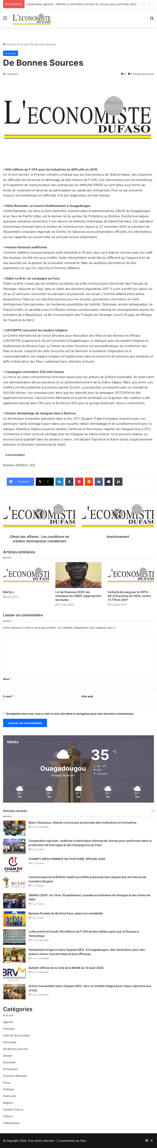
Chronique (9, 1042)
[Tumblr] (69, 482)
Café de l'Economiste (16, 1035)
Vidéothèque (11, 1123)
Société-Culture (13, 1109)
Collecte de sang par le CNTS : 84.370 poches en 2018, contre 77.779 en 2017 (129, 595)
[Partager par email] (108, 482)
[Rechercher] (152, 19)
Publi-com (9, 1096)
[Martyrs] (26, 575)
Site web (87, 696)
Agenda (8, 1022)
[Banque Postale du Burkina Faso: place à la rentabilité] (14, 919)
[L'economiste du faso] (31, 18)
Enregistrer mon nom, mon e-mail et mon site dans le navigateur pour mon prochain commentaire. (70, 713)
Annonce (9, 1028)
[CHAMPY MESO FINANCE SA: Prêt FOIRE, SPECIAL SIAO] (14, 864)
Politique (8, 1089)
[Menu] (5, 19)
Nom (7, 679)
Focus (7, 1082)
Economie (9, 1062)
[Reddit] (89, 482)
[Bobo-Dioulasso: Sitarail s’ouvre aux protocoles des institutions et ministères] (14, 828)
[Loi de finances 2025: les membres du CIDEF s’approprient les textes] (78, 575)
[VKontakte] (99, 482)
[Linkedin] (59, 482)
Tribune (8, 1116)
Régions (8, 1102)
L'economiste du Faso (72, 1140)
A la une (23, 44)
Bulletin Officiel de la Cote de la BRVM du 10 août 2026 (66, 967)
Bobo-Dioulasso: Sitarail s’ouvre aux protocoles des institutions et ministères (83, 822)
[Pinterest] (79, 482)
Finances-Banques (15, 1075)
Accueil (11, 44)
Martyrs (8, 592)
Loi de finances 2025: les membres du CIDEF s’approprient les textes (78, 595)
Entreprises (10, 1069)
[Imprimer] (118, 482)
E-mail (8, 696)
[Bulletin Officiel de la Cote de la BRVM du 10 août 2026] (14, 973)
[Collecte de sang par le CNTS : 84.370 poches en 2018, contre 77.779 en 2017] (131, 575)
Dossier (8, 1055)
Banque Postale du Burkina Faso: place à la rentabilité (66, 913)
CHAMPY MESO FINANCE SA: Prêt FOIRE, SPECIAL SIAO (67, 859)
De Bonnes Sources (15, 1048)
